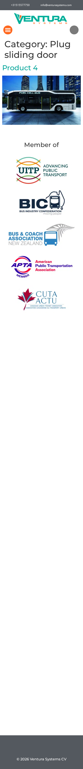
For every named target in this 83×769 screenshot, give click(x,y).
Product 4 (20, 67)
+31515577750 (20, 5)
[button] (7, 30)
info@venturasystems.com (56, 5)
